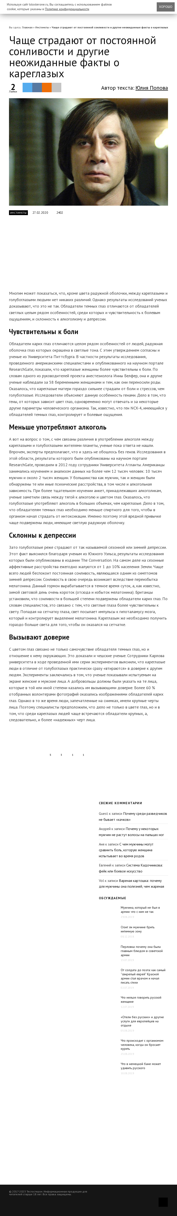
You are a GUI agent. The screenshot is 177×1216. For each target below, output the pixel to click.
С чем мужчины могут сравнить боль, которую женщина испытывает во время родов (126, 850)
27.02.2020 (40, 213)
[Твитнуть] (27, 87)
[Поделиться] (37, 87)
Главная (27, 27)
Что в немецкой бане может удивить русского (141, 1066)
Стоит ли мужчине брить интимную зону (137, 929)
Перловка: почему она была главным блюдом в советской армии (142, 951)
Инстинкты (42, 27)
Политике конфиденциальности (67, 9)
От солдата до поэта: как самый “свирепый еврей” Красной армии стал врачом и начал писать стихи (143, 976)
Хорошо (165, 7)
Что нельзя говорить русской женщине (141, 999)
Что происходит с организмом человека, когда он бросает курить (142, 1044)
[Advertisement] (81, 255)
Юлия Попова (152, 87)
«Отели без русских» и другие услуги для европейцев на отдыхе (142, 1021)
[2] (88, 152)
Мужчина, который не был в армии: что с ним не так (140, 909)
